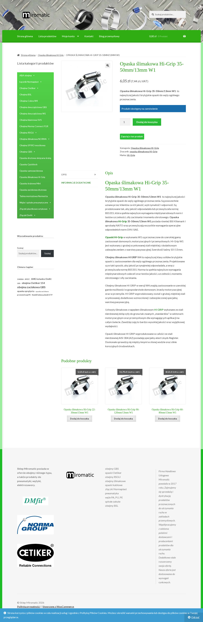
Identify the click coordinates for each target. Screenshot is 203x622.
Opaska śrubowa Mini (30, 183)
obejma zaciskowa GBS (31, 287)
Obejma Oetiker (28, 88)
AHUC (27, 279)
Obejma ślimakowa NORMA (33, 139)
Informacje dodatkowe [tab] (76, 182)
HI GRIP (158, 309)
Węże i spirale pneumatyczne (34, 202)
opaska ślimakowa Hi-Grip (143, 151)
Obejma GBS (26, 151)
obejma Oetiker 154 (33, 282)
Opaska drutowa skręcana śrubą (35, 158)
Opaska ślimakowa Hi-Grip (51, 55)
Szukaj (20, 248)
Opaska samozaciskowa (31, 170)
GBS (18, 283)
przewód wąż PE (24, 295)
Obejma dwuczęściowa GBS (33, 107)
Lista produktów (47, 36)
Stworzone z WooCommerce (58, 606)
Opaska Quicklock (28, 164)
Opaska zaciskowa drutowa (33, 189)
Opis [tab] (64, 174)
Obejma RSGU (27, 132)
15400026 (20, 279)
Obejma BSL (26, 94)
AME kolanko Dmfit (41, 279)
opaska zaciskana (42, 291)
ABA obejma (26, 75)
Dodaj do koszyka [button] (79, 418)
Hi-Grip (131, 155)
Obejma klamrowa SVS (31, 120)
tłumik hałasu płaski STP (42, 295)
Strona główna (25, 36)
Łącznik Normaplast (29, 81)
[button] (107, 65)
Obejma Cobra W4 (29, 100)
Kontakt (88, 36)
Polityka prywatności (28, 606)
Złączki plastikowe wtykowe (33, 208)
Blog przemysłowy (109, 36)
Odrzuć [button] (195, 617)
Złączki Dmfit (26, 215)
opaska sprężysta (25, 291)
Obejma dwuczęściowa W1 (33, 113)
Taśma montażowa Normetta (34, 196)
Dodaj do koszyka (146, 121)
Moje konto (68, 36)
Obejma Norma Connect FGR (34, 126)
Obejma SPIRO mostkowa (32, 145)
